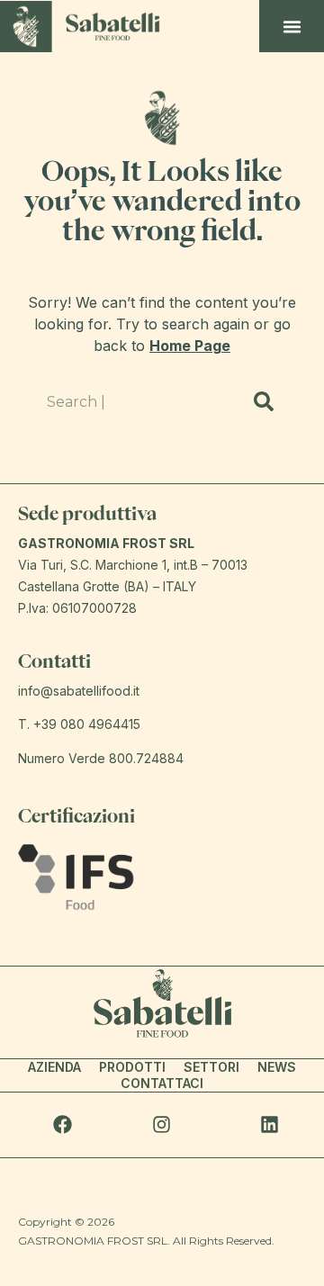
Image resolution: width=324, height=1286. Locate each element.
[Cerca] (264, 401)
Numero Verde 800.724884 (101, 758)
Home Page (189, 346)
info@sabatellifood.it (79, 690)
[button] (292, 26)
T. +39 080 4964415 (79, 724)
